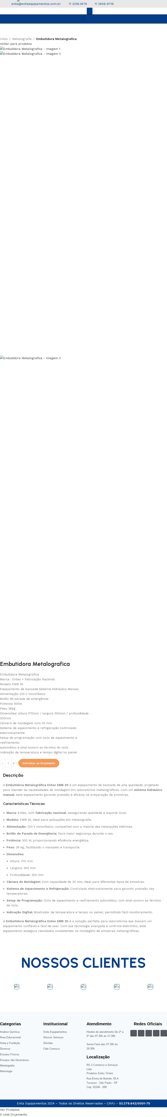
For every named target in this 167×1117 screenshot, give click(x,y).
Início (4, 39)
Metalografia (22, 39)
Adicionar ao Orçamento (38, 763)
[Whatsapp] (163, 1033)
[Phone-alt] (148, 1033)
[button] (89, 11)
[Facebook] (133, 1033)
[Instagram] (141, 1033)
